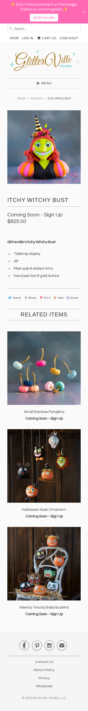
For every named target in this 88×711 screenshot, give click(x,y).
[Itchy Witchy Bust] (44, 147)
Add (60, 297)
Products (36, 98)
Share (32, 297)
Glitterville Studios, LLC (49, 698)
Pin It (47, 297)
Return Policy (44, 670)
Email (74, 297)
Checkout (69, 38)
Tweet (16, 297)
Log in (27, 38)
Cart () (48, 38)
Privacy (44, 678)
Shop (14, 38)
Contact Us (44, 662)
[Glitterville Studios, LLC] (44, 62)
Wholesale (44, 686)
